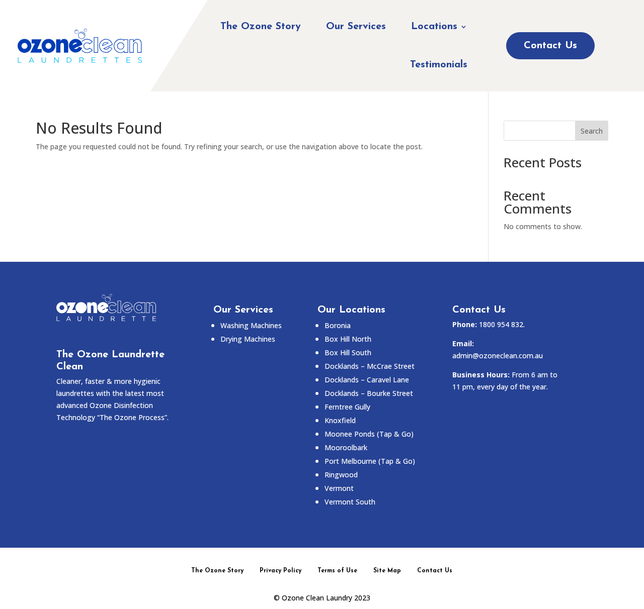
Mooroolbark (346, 447)
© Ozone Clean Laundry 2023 (322, 597)
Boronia (338, 325)
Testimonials (438, 65)
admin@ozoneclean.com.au (497, 355)
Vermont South (350, 501)
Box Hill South (348, 352)
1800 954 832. (502, 324)
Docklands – (367, 379)
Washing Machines (251, 325)
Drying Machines (247, 339)
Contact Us (550, 46)
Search (592, 131)
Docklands (370, 366)
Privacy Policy (280, 571)
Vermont (339, 488)
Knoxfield (340, 420)
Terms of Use (337, 571)
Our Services (356, 27)
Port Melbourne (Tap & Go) (370, 461)
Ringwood (341, 474)
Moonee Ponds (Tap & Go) (369, 434)
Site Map (387, 571)
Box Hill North (348, 339)
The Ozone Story (260, 27)
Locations (434, 27)
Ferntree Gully (347, 407)
